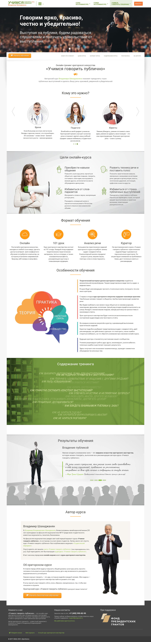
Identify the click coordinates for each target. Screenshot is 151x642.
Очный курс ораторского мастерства (51, 633)
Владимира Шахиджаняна (70, 78)
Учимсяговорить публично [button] (120, 3)
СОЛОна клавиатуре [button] (82, 3)
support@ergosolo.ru (76, 618)
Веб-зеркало (30, 633)
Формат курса (95, 56)
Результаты (125, 56)
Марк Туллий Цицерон (75, 474)
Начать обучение (21, 55)
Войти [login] (138, 3)
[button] (41, 3)
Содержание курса (110, 56)
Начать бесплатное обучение (44, 595)
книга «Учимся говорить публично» (57, 549)
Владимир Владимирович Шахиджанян (40, 530)
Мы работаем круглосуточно (64, 621)
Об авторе (137, 56)
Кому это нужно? (67, 56)
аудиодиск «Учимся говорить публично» (70, 551)
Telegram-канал (16, 633)
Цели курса (82, 56)
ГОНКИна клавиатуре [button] (100, 3)
